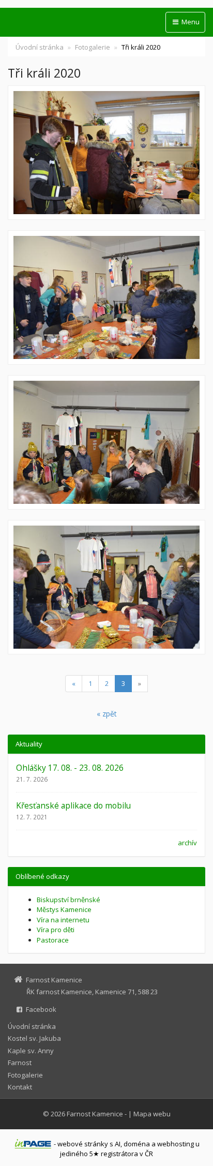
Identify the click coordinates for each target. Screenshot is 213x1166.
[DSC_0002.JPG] (106, 297)
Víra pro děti (55, 929)
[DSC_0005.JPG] (106, 442)
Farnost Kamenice (95, 1113)
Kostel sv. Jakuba (34, 1038)
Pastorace (53, 940)
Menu (190, 21)
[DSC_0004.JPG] (106, 152)
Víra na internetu (63, 919)
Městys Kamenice (64, 909)
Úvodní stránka (40, 47)
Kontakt (20, 1087)
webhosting (175, 1143)
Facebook (41, 1009)
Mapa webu (152, 1113)
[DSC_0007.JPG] (106, 587)
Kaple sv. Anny (31, 1050)
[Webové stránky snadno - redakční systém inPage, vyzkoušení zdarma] (33, 1144)
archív (187, 842)
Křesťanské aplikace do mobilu (73, 805)
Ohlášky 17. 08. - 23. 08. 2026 (70, 767)
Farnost (20, 1062)
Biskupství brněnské (68, 899)
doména (137, 1143)
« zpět (107, 714)
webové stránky (82, 1143)
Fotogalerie (92, 47)
